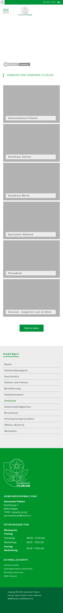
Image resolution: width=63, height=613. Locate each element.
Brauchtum (11, 413)
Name (8, 364)
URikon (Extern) (14, 425)
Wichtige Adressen (14, 573)
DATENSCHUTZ (26, 599)
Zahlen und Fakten (16, 382)
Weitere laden (31, 328)
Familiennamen (14, 394)
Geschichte (11, 376)
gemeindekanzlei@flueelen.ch (17, 516)
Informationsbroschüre (19, 419)
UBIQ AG (37, 595)
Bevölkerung (12, 388)
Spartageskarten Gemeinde (18, 569)
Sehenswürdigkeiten (17, 407)
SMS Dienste (10, 576)
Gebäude (10, 401)
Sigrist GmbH (20, 595)
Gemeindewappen (16, 370)
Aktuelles (10, 431)
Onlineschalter (11, 565)
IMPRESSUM (13, 599)
